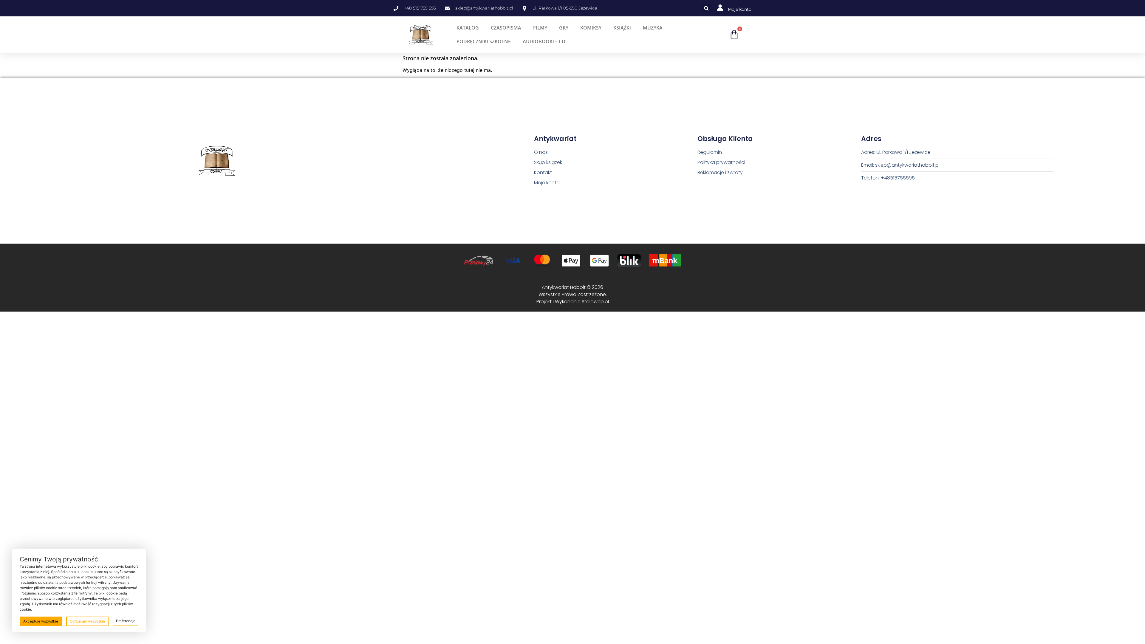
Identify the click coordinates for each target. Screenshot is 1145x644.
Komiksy (590, 27)
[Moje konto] (720, 7)
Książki (622, 27)
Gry (563, 27)
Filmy (540, 27)
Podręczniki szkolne (484, 41)
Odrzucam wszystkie (87, 621)
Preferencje (125, 621)
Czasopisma (506, 27)
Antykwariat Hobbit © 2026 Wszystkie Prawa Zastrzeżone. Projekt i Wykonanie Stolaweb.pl (572, 294)
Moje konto (739, 9)
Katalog (468, 27)
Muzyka (653, 27)
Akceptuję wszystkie (40, 621)
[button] (706, 8)
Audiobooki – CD (544, 41)
